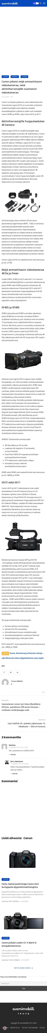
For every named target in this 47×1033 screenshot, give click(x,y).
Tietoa (42, 1028)
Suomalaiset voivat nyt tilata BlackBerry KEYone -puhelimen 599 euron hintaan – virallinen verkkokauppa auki (21, 707)
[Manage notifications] (5, 1028)
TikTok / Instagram (30, 1028)
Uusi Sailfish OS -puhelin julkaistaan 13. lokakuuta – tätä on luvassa (26, 725)
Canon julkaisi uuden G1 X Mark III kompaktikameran (19, 944)
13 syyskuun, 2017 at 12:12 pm (18, 747)
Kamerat (15, 77)
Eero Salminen (16, 761)
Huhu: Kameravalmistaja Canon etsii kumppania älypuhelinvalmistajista (20, 886)
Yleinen (24, 77)
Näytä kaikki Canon (22, 968)
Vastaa (13, 755)
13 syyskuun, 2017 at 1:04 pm (19, 764)
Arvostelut (15, 1028)
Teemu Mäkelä (17, 681)
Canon (5, 77)
